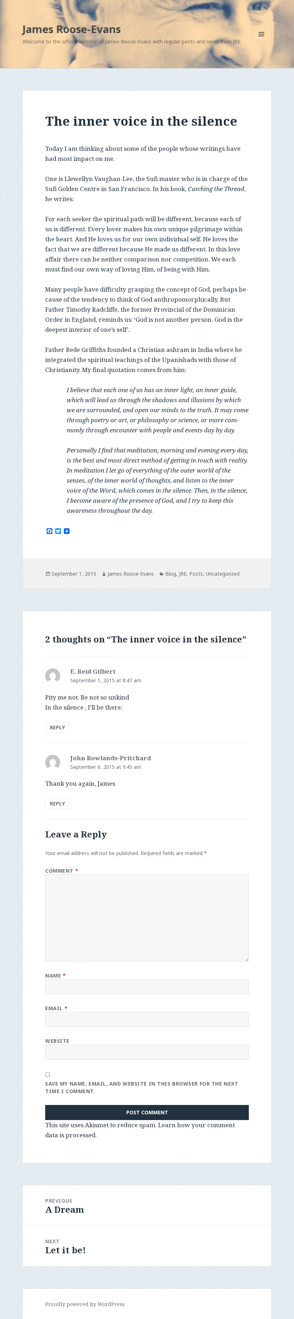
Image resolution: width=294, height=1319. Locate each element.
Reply (57, 727)
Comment (61, 870)
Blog (170, 573)
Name (55, 975)
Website (57, 1040)
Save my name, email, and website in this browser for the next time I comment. (141, 1087)
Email (56, 1008)
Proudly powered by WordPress (85, 1304)
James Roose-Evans (72, 29)
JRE (182, 573)
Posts (196, 573)
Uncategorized (223, 573)
